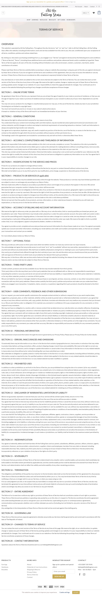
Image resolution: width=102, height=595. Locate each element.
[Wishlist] (94, 13)
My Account (78, 6)
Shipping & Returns (33, 569)
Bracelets (52, 20)
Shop (28, 20)
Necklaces (43, 20)
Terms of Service (32, 575)
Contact (92, 6)
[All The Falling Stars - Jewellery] (51, 13)
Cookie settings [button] (64, 592)
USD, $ (84, 13)
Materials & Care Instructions (37, 567)
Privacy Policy (32, 572)
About (86, 6)
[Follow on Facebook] (97, 6)
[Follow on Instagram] (99, 6)
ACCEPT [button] (75, 592)
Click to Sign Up (70, 2)
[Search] (3, 12)
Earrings (35, 20)
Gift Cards (61, 20)
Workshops (71, 20)
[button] (99, 13)
